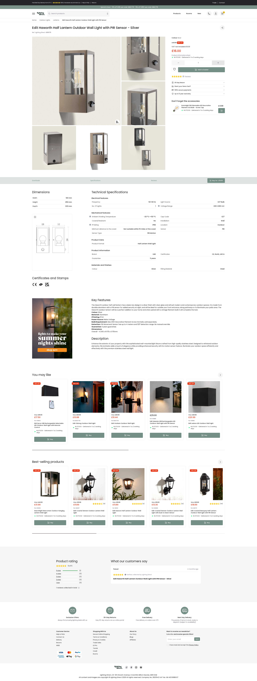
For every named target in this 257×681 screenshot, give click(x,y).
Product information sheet (181, 55)
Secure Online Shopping (101, 634)
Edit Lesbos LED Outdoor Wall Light (200, 423)
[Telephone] (209, 13)
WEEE (58, 645)
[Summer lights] (52, 328)
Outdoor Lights (44, 20)
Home (34, 20)
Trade (214, 3)
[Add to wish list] (174, 69)
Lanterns (56, 20)
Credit (95, 651)
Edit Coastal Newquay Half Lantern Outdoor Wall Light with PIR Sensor (203, 512)
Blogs (131, 637)
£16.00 (217, 181)
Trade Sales (97, 643)
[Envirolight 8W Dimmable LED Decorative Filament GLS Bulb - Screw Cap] (176, 108)
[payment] (73, 652)
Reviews (154, 181)
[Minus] (178, 62)
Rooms (189, 13)
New (199, 13)
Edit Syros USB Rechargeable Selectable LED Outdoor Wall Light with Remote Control (48, 425)
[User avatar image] (215, 13)
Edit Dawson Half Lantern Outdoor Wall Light (127, 512)
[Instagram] (136, 667)
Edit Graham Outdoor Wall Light (123, 423)
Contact (222, 3)
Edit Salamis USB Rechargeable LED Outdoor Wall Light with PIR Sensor (162, 422)
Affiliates (133, 640)
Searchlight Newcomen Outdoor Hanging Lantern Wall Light (49, 512)
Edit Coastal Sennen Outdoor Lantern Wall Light (88, 512)
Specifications (95, 181)
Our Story (133, 634)
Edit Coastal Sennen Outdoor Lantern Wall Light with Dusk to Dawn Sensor (167, 512)
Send (197, 639)
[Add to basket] (221, 110)
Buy (51, 439)
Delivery (59, 640)
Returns (59, 643)
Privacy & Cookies (99, 640)
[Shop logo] (41, 13)
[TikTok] (126, 667)
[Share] (222, 27)
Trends (95, 648)
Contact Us (60, 637)
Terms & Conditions (100, 637)
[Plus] (218, 62)
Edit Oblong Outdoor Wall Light (84, 423)
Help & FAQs (60, 634)
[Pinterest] (141, 667)
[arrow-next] (220, 375)
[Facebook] (131, 667)
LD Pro (95, 645)
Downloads (36, 181)
